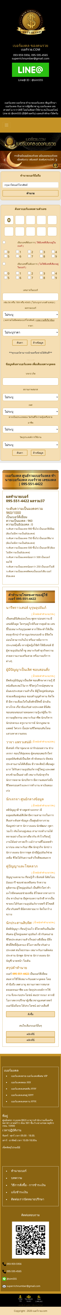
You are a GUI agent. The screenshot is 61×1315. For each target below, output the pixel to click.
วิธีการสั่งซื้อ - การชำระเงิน (28, 1185)
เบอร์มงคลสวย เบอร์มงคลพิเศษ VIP (29, 1076)
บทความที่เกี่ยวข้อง (45, 320)
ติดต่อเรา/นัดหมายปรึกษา (27, 1199)
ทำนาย (31, 193)
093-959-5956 (21, 55)
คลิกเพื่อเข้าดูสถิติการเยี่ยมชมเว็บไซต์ (30, 1305)
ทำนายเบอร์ (19, 1171)
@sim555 (12, 1278)
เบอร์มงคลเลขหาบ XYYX (23, 1101)
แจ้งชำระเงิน (19, 1192)
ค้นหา (20, 342)
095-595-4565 (39, 55)
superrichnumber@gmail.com (30, 58)
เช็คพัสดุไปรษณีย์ (11, 1147)
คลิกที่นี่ (30, 1034)
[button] (4, 160)
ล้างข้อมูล (38, 342)
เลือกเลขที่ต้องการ (36, 244)
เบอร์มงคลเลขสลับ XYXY (23, 1088)
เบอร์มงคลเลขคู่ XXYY (22, 1095)
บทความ (16, 1178)
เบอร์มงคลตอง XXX (21, 1082)
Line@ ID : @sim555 (30, 80)
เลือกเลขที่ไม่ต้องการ (37, 265)
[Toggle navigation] (6, 125)
